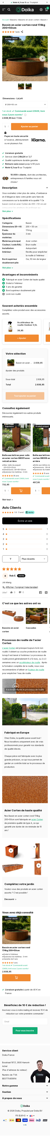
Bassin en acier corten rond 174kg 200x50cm (16, 949)
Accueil (5, 20)
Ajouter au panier (29, 126)
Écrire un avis (25, 520)
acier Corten (37, 819)
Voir (6, 211)
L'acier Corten (8, 648)
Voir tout (6, 499)
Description (9, 187)
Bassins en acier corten (28, 20)
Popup (25, 114)
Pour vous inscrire (25, 1030)
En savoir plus (34, 847)
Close (25, 1086)
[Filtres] (10, 558)
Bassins (13, 20)
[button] (3, 2)
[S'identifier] (41, 9)
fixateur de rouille (36, 669)
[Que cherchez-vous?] (9, 10)
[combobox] (25, 104)
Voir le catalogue (3, 9)
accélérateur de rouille (29, 662)
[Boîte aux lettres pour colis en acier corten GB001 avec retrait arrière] (16, 437)
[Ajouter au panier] (21, 490)
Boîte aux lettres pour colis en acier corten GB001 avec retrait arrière (16, 458)
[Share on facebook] (40, 592)
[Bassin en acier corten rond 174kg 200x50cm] (16, 930)
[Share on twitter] (46, 592)
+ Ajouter (21, 338)
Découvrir (9, 899)
